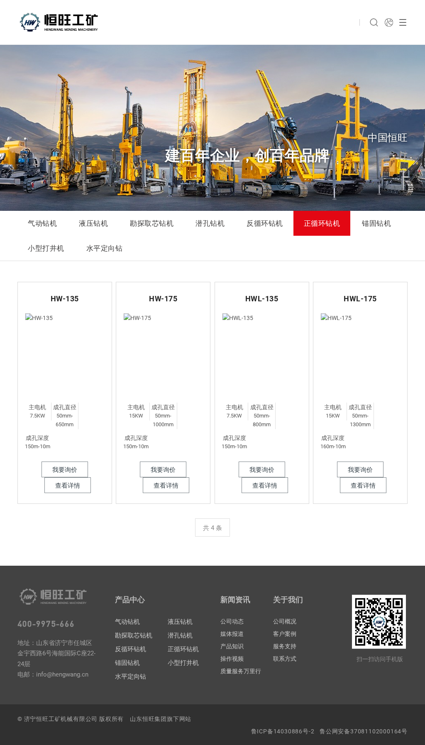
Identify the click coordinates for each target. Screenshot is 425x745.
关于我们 (288, 599)
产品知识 (232, 646)
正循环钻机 (322, 223)
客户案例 (284, 633)
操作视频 (232, 658)
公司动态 (232, 621)
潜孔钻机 (210, 223)
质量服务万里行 (240, 671)
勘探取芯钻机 (151, 223)
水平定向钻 (104, 248)
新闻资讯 (235, 599)
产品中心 (130, 599)
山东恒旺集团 (148, 719)
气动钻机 (42, 223)
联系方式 (284, 658)
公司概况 (284, 621)
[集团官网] (389, 22)
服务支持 (284, 646)
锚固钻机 (376, 223)
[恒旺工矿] (58, 22)
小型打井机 (46, 248)
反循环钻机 (265, 223)
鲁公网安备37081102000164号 (364, 731)
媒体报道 (232, 633)
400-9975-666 (46, 623)
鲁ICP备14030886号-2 (283, 731)
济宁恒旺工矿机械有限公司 (61, 719)
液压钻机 (93, 223)
